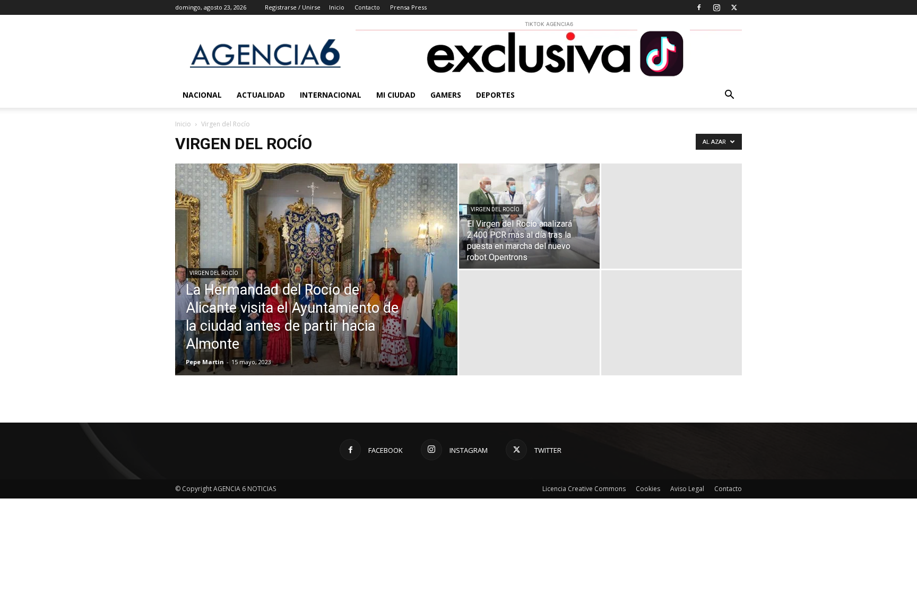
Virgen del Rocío (213, 273)
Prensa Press (408, 7)
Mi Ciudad (396, 95)
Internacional (330, 95)
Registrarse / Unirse (293, 7)
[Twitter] (734, 7)
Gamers (445, 95)
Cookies (648, 488)
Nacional (202, 95)
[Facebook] (699, 7)
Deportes (495, 95)
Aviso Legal (687, 488)
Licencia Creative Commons (584, 488)
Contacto (367, 7)
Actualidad (261, 95)
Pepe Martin (205, 362)
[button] (729, 96)
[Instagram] (716, 7)
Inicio (336, 7)
